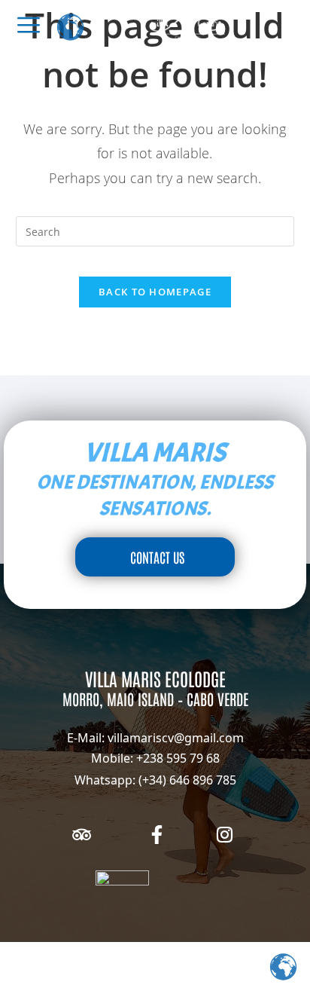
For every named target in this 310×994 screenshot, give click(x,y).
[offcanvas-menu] (28, 25)
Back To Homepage (155, 291)
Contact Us (157, 557)
